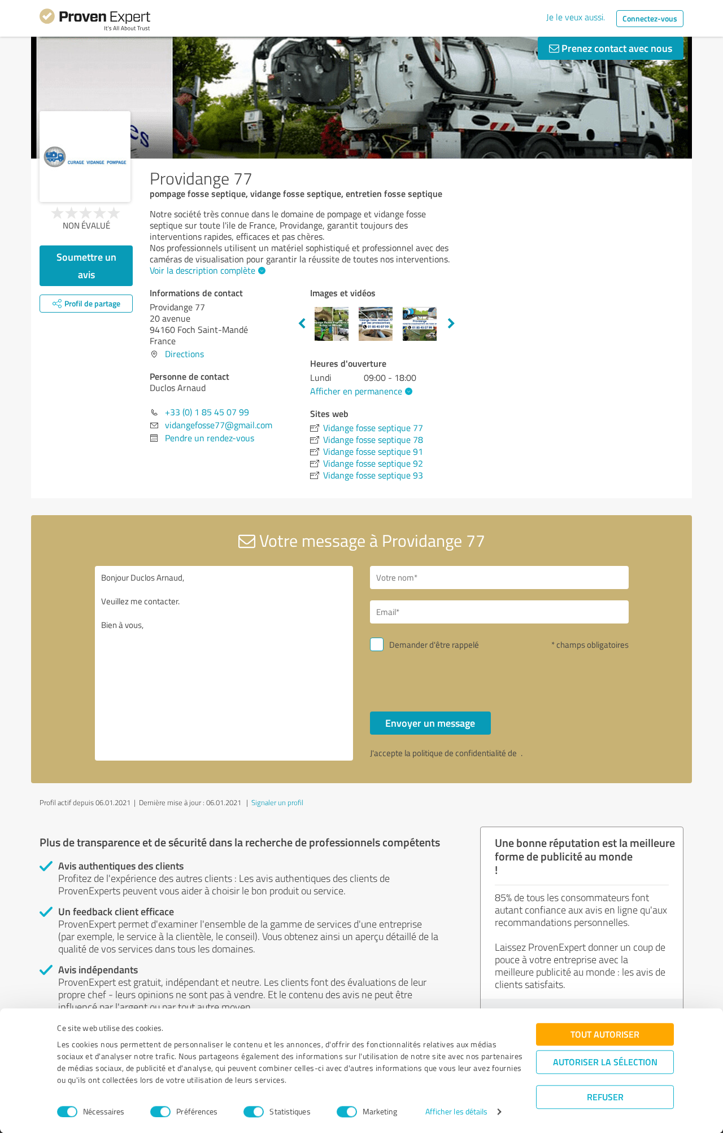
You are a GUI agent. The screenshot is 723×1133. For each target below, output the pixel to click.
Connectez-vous (649, 18)
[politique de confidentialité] (520, 753)
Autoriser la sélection (605, 1061)
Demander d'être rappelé (434, 645)
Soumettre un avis (86, 265)
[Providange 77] (85, 156)
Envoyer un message (430, 722)
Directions (184, 354)
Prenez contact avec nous (615, 48)
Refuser (605, 1096)
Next (451, 324)
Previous (301, 324)
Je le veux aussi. (575, 17)
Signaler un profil (277, 802)
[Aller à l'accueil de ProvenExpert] (95, 21)
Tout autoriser (604, 1033)
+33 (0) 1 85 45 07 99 (207, 412)
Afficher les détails (456, 1111)
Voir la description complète (202, 270)
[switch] (160, 1111)
